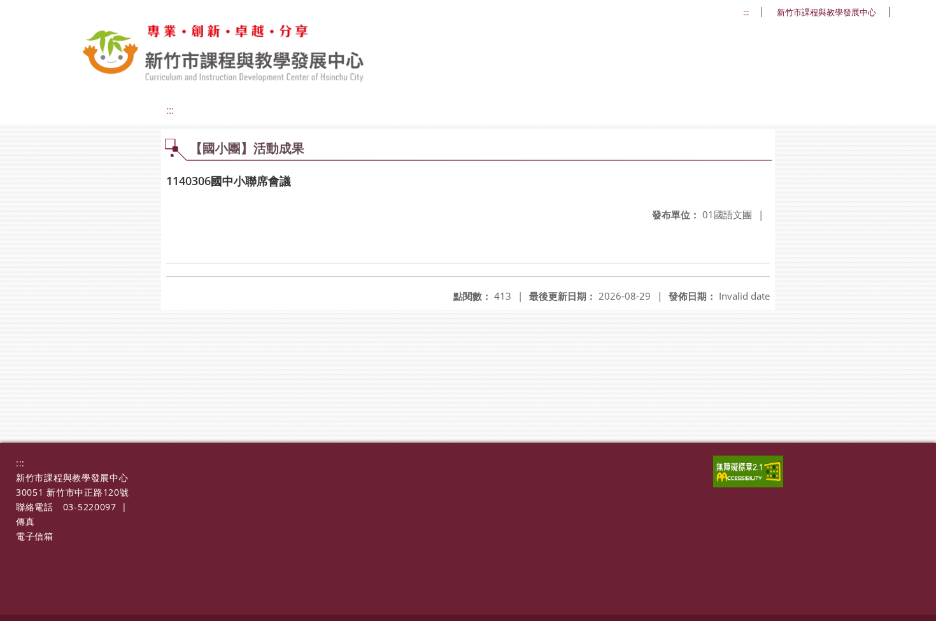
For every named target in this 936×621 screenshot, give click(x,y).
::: (746, 12)
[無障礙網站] (748, 484)
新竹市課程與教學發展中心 (826, 12)
